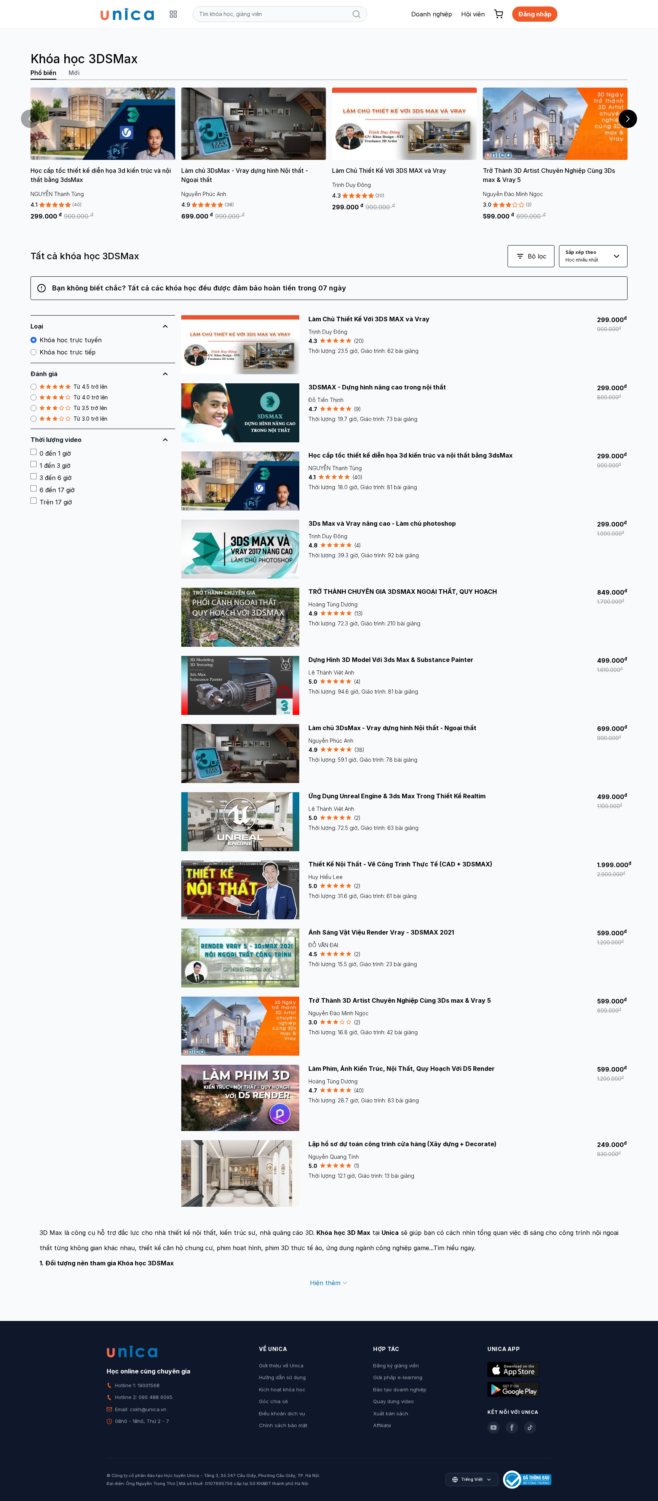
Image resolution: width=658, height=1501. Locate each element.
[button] (628, 119)
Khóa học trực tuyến (71, 340)
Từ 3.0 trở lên (90, 418)
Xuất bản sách (390, 1413)
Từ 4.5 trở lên (90, 386)
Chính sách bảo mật (283, 1425)
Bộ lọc (537, 256)
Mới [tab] (74, 73)
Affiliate (382, 1425)
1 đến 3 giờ (55, 465)
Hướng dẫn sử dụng (282, 1377)
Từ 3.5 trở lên (90, 408)
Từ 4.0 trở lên (90, 397)
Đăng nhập (534, 14)
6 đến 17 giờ (57, 490)
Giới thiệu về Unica (281, 1365)
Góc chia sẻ (273, 1401)
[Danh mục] (173, 14)
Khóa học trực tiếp (68, 352)
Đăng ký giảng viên (396, 1365)
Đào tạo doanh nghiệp (399, 1389)
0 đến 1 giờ (55, 453)
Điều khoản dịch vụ (282, 1413)
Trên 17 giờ (56, 502)
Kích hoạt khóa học (282, 1389)
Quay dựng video (393, 1401)
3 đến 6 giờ (56, 478)
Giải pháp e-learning (397, 1377)
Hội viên (473, 14)
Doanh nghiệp (431, 14)
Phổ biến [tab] (43, 73)
